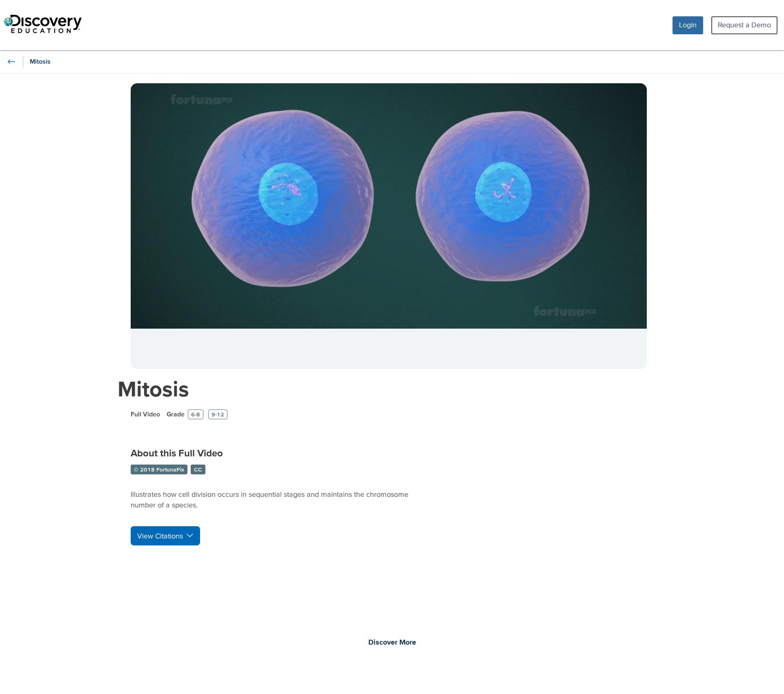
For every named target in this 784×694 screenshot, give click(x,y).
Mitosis (153, 388)
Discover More (392, 642)
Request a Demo (744, 24)
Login (688, 24)
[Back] (11, 61)
